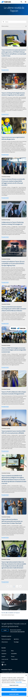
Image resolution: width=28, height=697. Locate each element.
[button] (3, 22)
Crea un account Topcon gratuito (17, 631)
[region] (14, 685)
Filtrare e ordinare (5, 26)
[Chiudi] (26, 675)
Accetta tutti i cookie (14, 694)
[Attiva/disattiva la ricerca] (21, 2)
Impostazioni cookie (14, 685)
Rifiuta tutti (14, 689)
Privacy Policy (19, 682)
